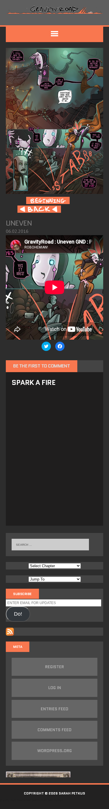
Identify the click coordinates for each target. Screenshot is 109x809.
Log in (54, 688)
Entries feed (54, 709)
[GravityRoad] (54, 10)
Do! (18, 614)
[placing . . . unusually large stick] (54, 190)
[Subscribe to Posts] (10, 632)
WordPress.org (54, 751)
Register (54, 667)
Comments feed (54, 730)
